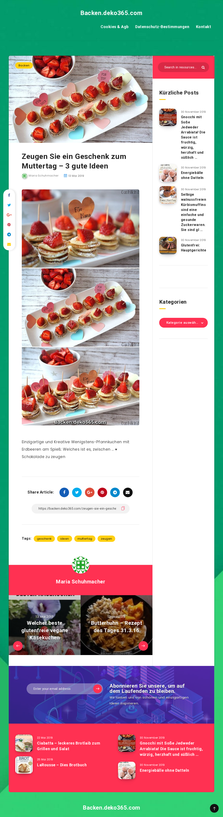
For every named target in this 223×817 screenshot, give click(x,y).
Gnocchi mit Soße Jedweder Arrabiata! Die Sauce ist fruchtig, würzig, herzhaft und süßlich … (193, 137)
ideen (64, 539)
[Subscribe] (97, 688)
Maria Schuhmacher (80, 582)
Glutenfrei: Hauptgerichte (193, 247)
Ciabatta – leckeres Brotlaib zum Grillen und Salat (68, 746)
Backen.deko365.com (111, 13)
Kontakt (203, 26)
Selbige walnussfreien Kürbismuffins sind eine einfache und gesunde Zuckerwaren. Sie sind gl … (193, 212)
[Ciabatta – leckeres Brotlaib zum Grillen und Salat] (24, 743)
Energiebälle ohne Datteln (192, 175)
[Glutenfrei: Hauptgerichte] (168, 245)
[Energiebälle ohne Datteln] (168, 173)
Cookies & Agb (115, 26)
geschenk (44, 539)
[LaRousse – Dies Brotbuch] (24, 765)
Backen (24, 65)
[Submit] (203, 67)
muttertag (85, 539)
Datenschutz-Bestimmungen (162, 26)
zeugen (106, 539)
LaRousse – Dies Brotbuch (62, 765)
